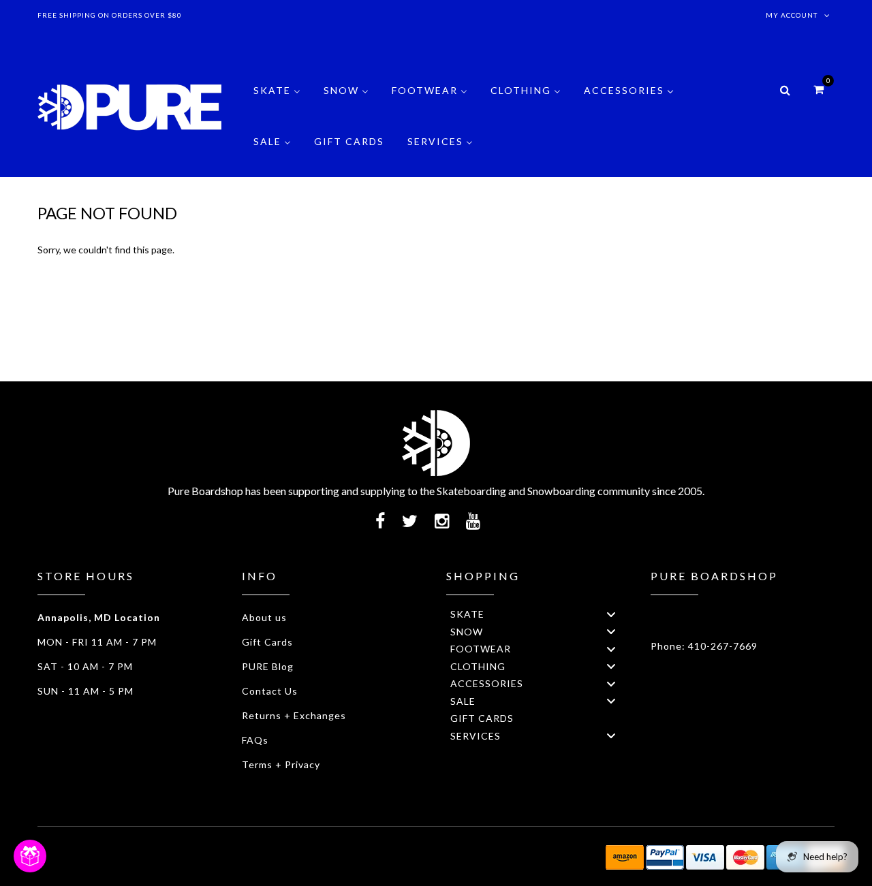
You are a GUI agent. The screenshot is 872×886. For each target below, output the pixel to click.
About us (264, 617)
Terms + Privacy (281, 764)
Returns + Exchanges (294, 715)
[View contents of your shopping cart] (818, 89)
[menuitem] (277, 100)
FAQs (255, 740)
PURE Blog (268, 666)
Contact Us (270, 691)
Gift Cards (267, 642)
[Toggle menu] (611, 614)
